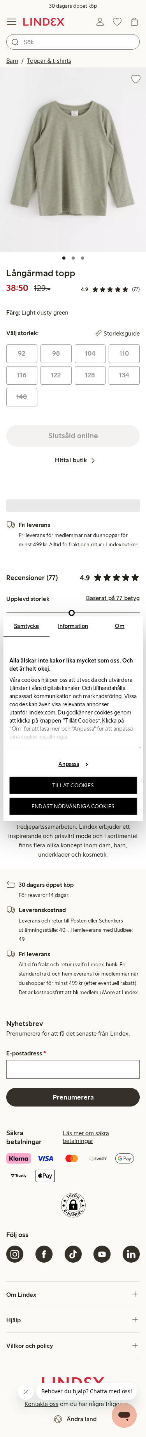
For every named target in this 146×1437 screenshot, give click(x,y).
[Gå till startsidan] (43, 21)
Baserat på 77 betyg (113, 598)
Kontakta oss (41, 1404)
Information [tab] (73, 625)
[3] (82, 258)
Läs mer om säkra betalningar (86, 1136)
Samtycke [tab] (26, 625)
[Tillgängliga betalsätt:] (73, 1168)
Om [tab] (120, 625)
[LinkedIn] (131, 1254)
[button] (73, 159)
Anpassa (68, 764)
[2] (73, 258)
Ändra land (82, 1419)
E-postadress (26, 1053)
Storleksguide (122, 333)
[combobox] (73, 42)
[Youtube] (102, 1254)
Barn (12, 60)
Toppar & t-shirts (49, 60)
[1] (64, 258)
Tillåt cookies (73, 785)
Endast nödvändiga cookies (73, 805)
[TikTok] (73, 1254)
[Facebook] (44, 1254)
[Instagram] (14, 1254)
